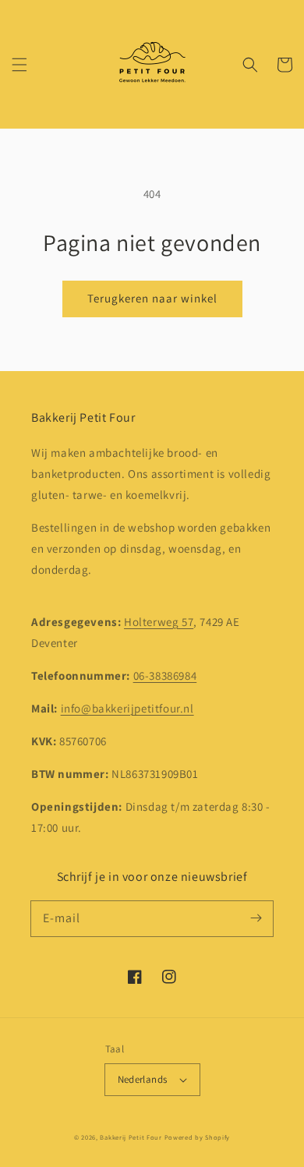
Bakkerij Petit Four (130, 1137)
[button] (19, 65)
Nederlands (143, 1079)
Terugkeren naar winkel (152, 298)
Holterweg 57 (158, 621)
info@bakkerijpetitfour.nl (127, 708)
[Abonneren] (256, 918)
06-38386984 (165, 675)
